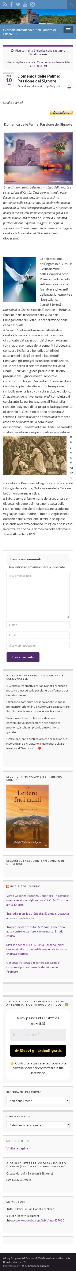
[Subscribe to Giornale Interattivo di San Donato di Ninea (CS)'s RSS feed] (5, 3)
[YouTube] (25, 3)
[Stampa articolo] (69, 87)
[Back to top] (66, 1261)
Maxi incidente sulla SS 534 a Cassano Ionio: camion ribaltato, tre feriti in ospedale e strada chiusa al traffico (36, 949)
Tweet (7, 534)
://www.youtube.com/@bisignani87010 (38, 1220)
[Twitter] (18, 3)
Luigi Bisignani (52, 86)
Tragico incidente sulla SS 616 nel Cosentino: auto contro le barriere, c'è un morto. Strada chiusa (36, 931)
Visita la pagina (17, 1148)
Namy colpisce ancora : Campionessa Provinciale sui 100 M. (38, 64)
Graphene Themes (38, 1265)
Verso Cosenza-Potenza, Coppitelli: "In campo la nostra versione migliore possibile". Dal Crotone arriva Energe (37, 900)
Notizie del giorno (25, 886)
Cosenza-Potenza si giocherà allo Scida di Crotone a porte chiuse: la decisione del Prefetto (33, 967)
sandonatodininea (30, 86)
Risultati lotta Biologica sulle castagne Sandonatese (40, 52)
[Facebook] (11, 3)
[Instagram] (32, 3)
